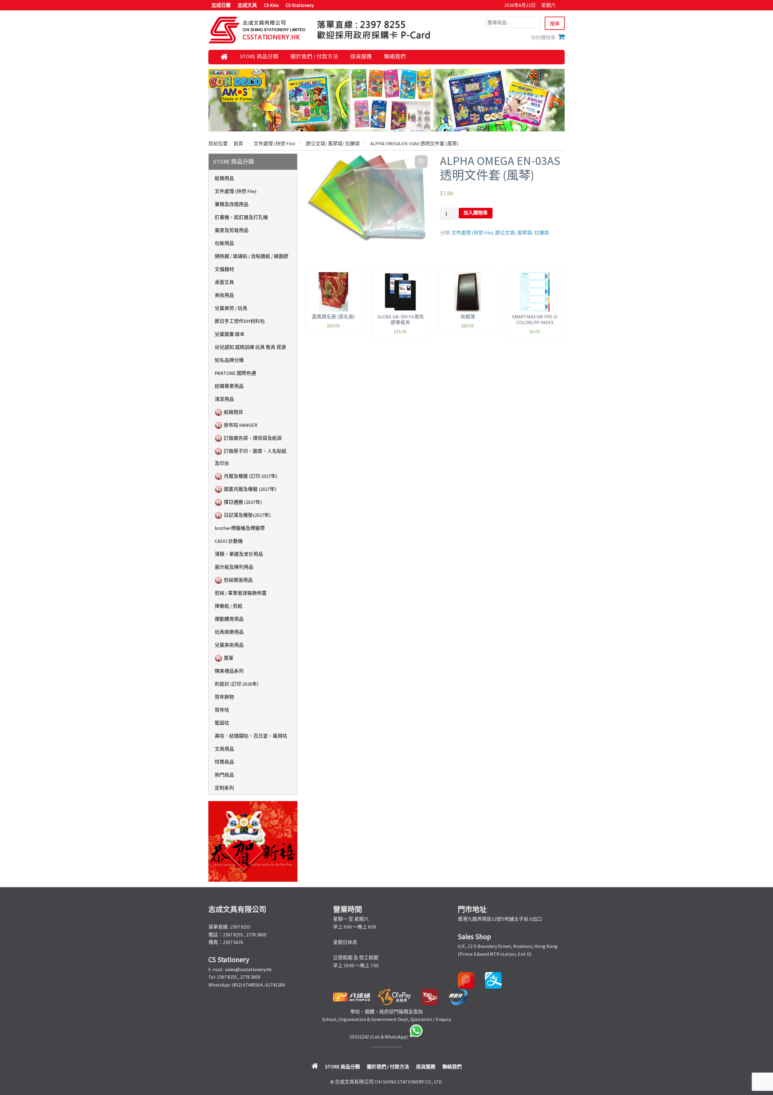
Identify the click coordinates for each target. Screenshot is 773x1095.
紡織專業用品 (229, 386)
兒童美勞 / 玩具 (231, 308)
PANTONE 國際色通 (235, 373)
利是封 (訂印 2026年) (236, 684)
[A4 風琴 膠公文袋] (367, 197)
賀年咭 (222, 710)
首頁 (238, 143)
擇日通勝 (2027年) (243, 502)
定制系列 (224, 788)
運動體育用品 (229, 619)
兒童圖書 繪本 (230, 334)
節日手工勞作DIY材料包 (240, 321)
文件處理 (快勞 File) (274, 143)
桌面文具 (224, 282)
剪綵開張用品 (238, 580)
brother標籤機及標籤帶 (240, 528)
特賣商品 (224, 762)
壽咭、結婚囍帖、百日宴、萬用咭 (251, 736)
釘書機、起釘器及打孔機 (241, 217)
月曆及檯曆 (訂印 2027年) (250, 476)
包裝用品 (224, 243)
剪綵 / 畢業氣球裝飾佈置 (241, 593)
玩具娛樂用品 (229, 632)
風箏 (228, 658)
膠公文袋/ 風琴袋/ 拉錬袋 (333, 143)
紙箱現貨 (233, 412)
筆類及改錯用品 (232, 204)
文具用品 (224, 749)
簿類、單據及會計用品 (239, 554)
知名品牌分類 (229, 360)
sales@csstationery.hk (248, 969)
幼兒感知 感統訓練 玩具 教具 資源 (250, 347)
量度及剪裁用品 (232, 230)
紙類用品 (224, 178)
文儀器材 (224, 269)
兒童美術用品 (229, 645)
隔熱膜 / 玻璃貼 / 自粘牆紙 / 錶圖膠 (251, 256)
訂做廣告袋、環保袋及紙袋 (253, 438)
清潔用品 (224, 399)
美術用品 (224, 295)
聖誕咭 (222, 723)
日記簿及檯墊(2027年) (247, 515)
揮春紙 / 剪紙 (228, 606)
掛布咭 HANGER (240, 425)
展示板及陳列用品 (234, 567)
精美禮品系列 (229, 671)
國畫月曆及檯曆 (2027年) (250, 489)
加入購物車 (475, 212)
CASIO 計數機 (229, 541)
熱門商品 (224, 775)
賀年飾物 (224, 697)
